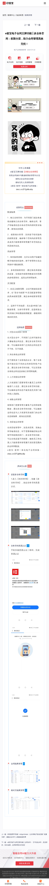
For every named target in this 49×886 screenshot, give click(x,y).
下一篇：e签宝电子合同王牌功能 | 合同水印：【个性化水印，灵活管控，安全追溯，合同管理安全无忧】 (24, 843)
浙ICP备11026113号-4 (33, 874)
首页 (4, 15)
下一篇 (37, 25)
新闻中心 (11, 15)
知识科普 (19, 15)
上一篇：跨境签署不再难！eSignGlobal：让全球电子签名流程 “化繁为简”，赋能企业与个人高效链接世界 (24, 835)
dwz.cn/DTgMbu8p (24, 189)
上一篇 (27, 25)
